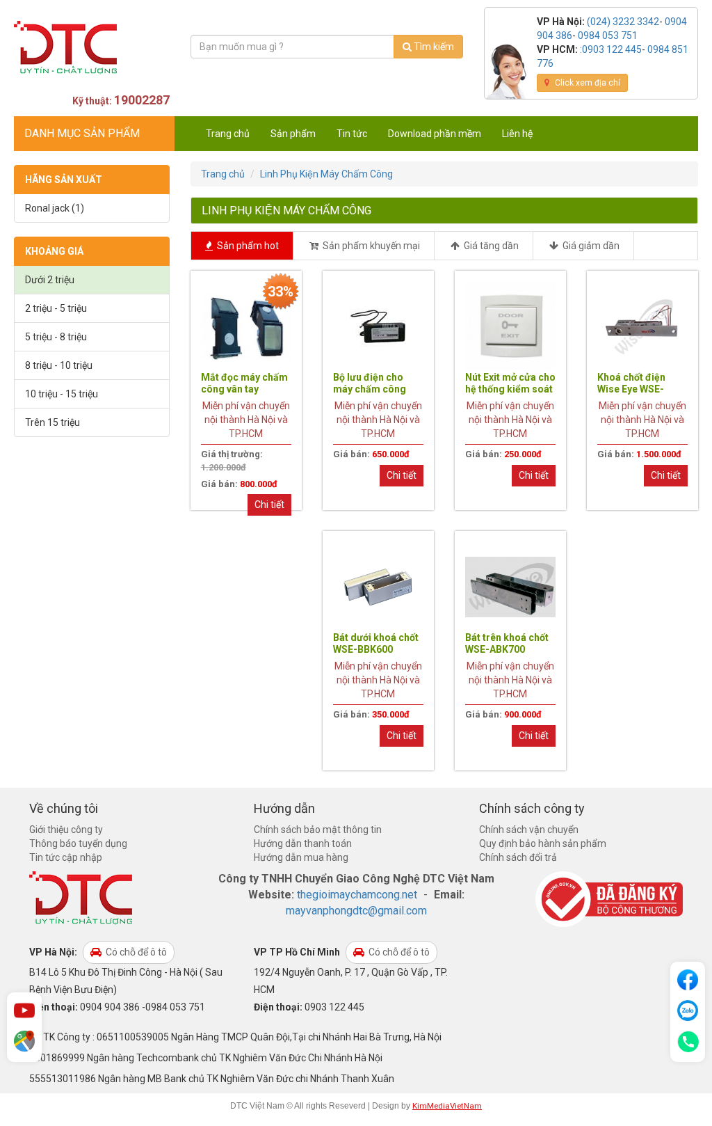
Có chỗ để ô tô (135, 952)
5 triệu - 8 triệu (56, 336)
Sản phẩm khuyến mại (370, 245)
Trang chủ (228, 133)
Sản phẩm (293, 133)
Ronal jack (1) (54, 208)
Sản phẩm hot (247, 245)
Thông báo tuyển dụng (78, 843)
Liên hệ (517, 133)
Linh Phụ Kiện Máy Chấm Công (326, 174)
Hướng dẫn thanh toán (303, 843)
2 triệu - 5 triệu (56, 308)
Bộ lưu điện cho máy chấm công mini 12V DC (369, 389)
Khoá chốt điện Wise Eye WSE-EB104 (631, 389)
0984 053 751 (608, 35)
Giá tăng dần (490, 245)
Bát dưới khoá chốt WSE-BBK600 (376, 643)
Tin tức (352, 133)
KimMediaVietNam (447, 1106)
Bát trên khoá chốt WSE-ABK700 (507, 643)
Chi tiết (269, 504)
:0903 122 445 (611, 49)
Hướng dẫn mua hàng (301, 857)
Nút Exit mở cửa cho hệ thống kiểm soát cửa (510, 389)
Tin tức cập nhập (65, 857)
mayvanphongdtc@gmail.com (356, 910)
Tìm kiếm (433, 46)
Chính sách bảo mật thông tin (318, 829)
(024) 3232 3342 (623, 21)
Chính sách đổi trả (518, 857)
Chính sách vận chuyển (528, 829)
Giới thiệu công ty (66, 829)
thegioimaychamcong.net (357, 894)
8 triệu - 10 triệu (58, 365)
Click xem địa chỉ (586, 83)
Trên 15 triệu (52, 422)
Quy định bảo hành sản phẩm (542, 843)
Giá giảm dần (590, 245)
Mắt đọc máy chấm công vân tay (244, 383)
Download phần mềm (434, 133)
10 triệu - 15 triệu (61, 393)
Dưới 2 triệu (49, 279)
